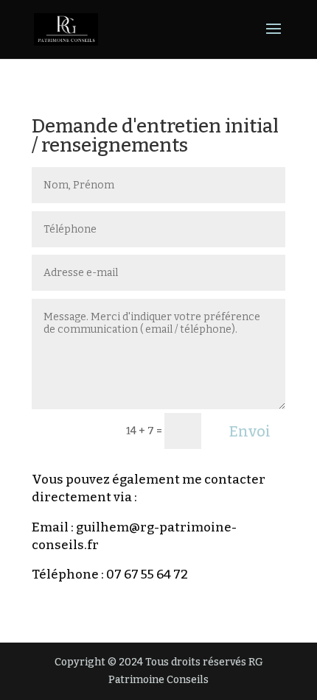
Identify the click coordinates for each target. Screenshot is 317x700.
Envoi (250, 431)
